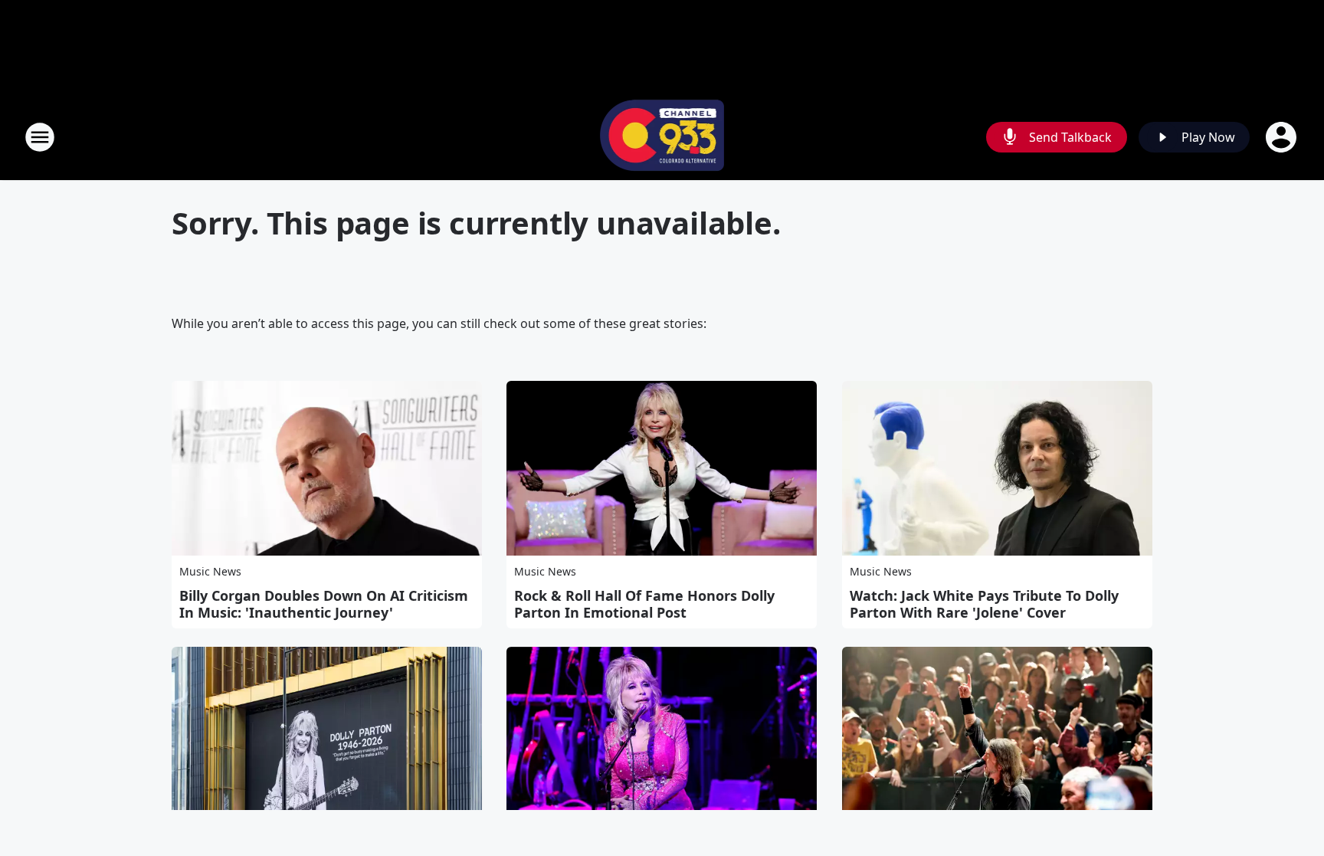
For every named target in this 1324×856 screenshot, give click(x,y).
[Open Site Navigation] (40, 137)
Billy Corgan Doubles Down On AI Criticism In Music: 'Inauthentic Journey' (323, 604)
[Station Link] (662, 137)
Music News (210, 571)
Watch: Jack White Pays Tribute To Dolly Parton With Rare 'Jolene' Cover (984, 604)
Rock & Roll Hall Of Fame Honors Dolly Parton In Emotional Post (644, 604)
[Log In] (1282, 137)
